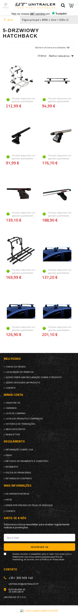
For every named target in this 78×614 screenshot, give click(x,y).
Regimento (11, 467)
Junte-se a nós (15, 518)
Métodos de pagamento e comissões (26, 461)
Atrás (10, 20)
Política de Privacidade (52, 559)
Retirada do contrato (18, 478)
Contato (11, 388)
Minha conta (13, 395)
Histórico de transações (20, 424)
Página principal (30, 20)
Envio (8, 455)
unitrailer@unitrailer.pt (24, 584)
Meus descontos (15, 429)
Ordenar (42, 55)
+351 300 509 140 (21, 577)
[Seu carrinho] (71, 6)
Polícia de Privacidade (18, 472)
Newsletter (13, 434)
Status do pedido (16, 367)
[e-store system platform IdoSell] (39, 610)
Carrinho (11, 408)
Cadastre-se (13, 403)
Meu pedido (12, 359)
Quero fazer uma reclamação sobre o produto (34, 377)
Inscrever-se (39, 547)
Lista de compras (16, 413)
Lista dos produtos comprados (24, 419)
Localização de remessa (20, 372)
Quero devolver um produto (23, 382)
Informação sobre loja (19, 449)
